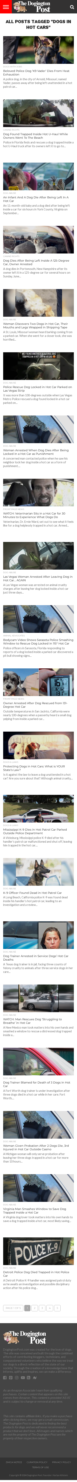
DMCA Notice (14, 1462)
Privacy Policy (61, 1462)
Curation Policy (37, 1462)
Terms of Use (40, 1467)
